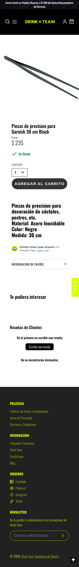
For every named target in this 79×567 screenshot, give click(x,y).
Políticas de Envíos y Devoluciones (29, 411)
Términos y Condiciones (23, 424)
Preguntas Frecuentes (22, 443)
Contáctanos (17, 456)
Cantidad (17, 164)
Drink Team (16, 449)
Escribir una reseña (39, 346)
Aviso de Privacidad (21, 417)
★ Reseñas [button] (75, 287)
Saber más (43, 250)
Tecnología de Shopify (47, 556)
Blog (12, 463)
